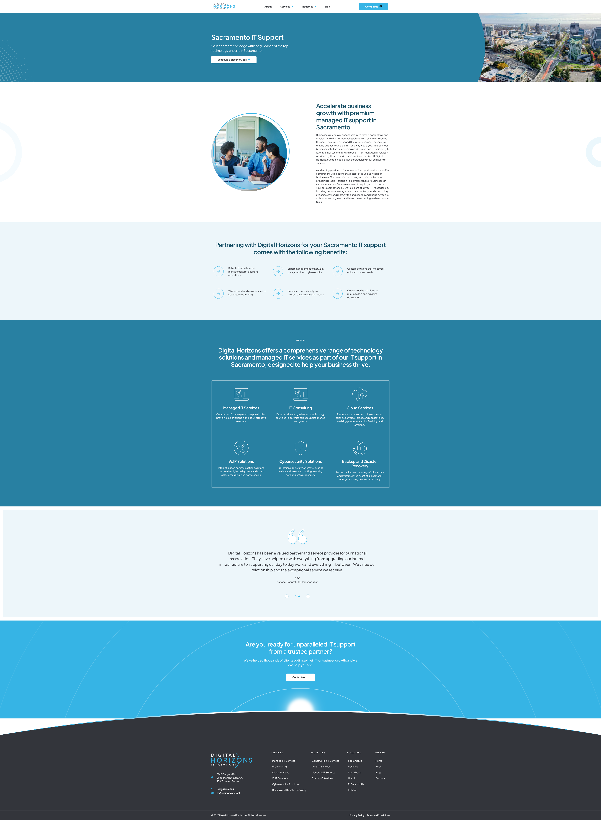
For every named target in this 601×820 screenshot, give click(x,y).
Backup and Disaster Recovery (360, 463)
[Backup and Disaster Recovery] (359, 447)
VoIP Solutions (241, 461)
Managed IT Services (241, 407)
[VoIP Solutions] (241, 447)
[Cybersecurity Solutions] (300, 447)
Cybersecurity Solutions (300, 461)
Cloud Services (360, 407)
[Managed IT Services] (241, 394)
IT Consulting (300, 407)
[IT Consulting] (300, 394)
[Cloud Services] (359, 394)
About (268, 6)
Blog (327, 6)
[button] (287, 596)
